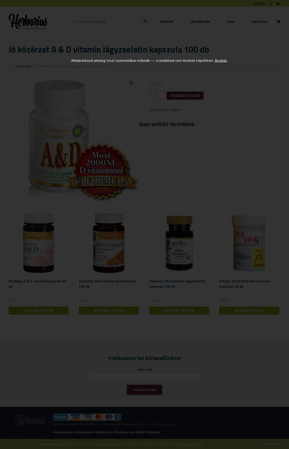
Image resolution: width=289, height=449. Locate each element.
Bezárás (221, 60)
